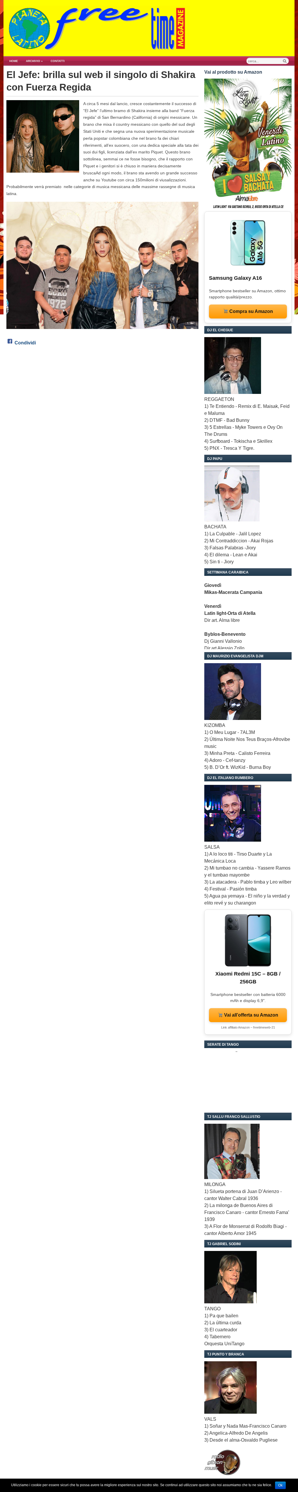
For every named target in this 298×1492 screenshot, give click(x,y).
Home (13, 61)
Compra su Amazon (250, 311)
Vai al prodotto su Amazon (233, 72)
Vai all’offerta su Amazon (250, 1015)
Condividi (25, 343)
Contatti (58, 61)
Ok (280, 1485)
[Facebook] (9, 343)
